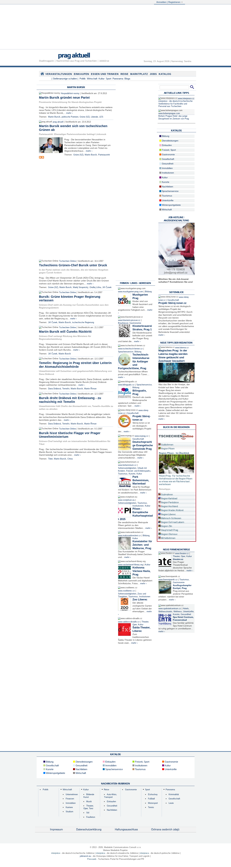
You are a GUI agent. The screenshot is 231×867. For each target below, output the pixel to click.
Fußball (151, 798)
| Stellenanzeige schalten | (65, 78)
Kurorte (132, 474)
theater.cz (178, 559)
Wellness (177, 611)
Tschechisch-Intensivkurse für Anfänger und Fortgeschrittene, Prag (133, 361)
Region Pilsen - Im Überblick (174, 453)
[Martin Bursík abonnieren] (40, 158)
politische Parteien (70, 117)
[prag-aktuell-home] (42, 74)
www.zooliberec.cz (126, 591)
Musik (89, 801)
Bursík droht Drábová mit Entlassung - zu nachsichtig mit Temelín (70, 399)
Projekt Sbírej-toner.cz (172, 303)
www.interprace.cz (186, 98)
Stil (87, 812)
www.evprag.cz (142, 436)
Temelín (65, 389)
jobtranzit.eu (85, 856)
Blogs (127, 78)
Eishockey (153, 794)
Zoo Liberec (139, 599)
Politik (83, 78)
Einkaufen (81, 74)
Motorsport (153, 803)
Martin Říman (90, 389)
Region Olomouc (169, 534)
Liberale (94, 117)
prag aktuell (74, 55)
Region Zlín (166, 526)
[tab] (176, 444)
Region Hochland (169, 506)
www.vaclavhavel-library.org (130, 565)
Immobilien (167, 168)
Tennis (151, 807)
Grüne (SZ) (85, 117)
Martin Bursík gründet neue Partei (64, 97)
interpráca (100, 853)
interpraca (144, 853)
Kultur (101, 78)
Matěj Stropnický (80, 287)
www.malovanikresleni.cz (129, 535)
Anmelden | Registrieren (168, 2)
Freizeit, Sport (168, 150)
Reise (124, 74)
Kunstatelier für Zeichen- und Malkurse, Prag (142, 545)
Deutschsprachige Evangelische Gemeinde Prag (142, 445)
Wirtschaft (92, 78)
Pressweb (91, 859)
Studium (69, 811)
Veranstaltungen (58, 74)
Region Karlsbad (169, 498)
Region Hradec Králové (172, 510)
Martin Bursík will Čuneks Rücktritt (65, 331)
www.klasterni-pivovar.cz (129, 320)
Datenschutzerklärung (88, 829)
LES (101, 117)
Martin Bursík (54, 117)
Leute (171, 803)
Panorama (118, 78)
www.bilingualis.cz (126, 385)
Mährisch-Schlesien (171, 518)
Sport (108, 78)
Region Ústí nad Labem (172, 522)
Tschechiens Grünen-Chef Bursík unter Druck (73, 265)
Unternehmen (72, 794)
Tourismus (122, 474)
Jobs (153, 74)
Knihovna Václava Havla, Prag (141, 571)
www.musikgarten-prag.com (130, 292)
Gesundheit (167, 163)
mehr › (69, 113)
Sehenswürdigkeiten (127, 468)
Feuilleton (90, 817)
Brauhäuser (123, 323)
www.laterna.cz (182, 348)
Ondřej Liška (95, 287)
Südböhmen (167, 444)
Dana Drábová (54, 389)
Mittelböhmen (168, 538)
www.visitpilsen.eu (126, 500)
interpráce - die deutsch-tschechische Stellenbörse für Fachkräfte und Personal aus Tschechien (175, 103)
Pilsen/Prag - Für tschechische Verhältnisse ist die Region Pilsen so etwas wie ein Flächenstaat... (175, 479)
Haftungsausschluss (126, 829)
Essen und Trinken (105, 74)
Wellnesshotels (165, 611)
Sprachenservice (125, 352)
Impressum (56, 829)
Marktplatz (139, 74)
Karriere (69, 807)
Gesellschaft (133, 413)
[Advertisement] (115, 27)
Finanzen (70, 798)
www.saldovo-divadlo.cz (129, 622)
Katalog (165, 74)
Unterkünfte (167, 200)
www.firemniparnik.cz (168, 580)
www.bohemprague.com (169, 113)
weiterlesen (165, 484)
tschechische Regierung (83, 322)
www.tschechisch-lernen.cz (130, 349)
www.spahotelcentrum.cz (169, 608)
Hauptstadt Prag (169, 530)
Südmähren (167, 494)
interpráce (55, 853)
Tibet (50, 459)
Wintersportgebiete (171, 205)
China (70, 459)
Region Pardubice (170, 502)
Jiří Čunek (107, 287)
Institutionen (138, 506)
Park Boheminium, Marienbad (140, 480)
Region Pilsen (168, 448)
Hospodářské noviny (70, 93)
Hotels (186, 608)
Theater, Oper (179, 556)
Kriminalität (174, 794)
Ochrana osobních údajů (165, 829)
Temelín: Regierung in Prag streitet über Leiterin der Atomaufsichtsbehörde (75, 364)
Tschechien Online (67, 261)
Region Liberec (168, 514)
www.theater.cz (182, 553)
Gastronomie (135, 323)
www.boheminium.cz (127, 465)
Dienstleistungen (169, 140)
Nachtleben (167, 186)
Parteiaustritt (104, 155)
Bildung (148, 292)
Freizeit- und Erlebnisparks (138, 471)
